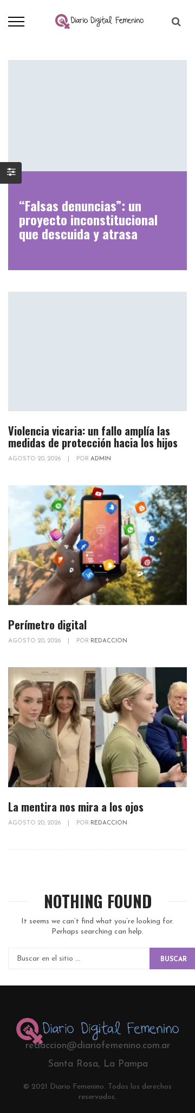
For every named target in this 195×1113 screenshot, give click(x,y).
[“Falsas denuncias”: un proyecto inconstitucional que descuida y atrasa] (97, 115)
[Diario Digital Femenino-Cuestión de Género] (99, 21)
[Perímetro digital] (97, 545)
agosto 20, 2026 (35, 459)
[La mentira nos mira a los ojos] (97, 727)
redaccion (108, 641)
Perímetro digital (47, 624)
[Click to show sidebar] (11, 173)
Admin (100, 459)
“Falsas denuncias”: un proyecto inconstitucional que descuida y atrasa (88, 219)
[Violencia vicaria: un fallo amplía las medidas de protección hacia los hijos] (97, 352)
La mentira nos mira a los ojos (76, 807)
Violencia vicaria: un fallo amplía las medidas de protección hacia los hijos (93, 437)
